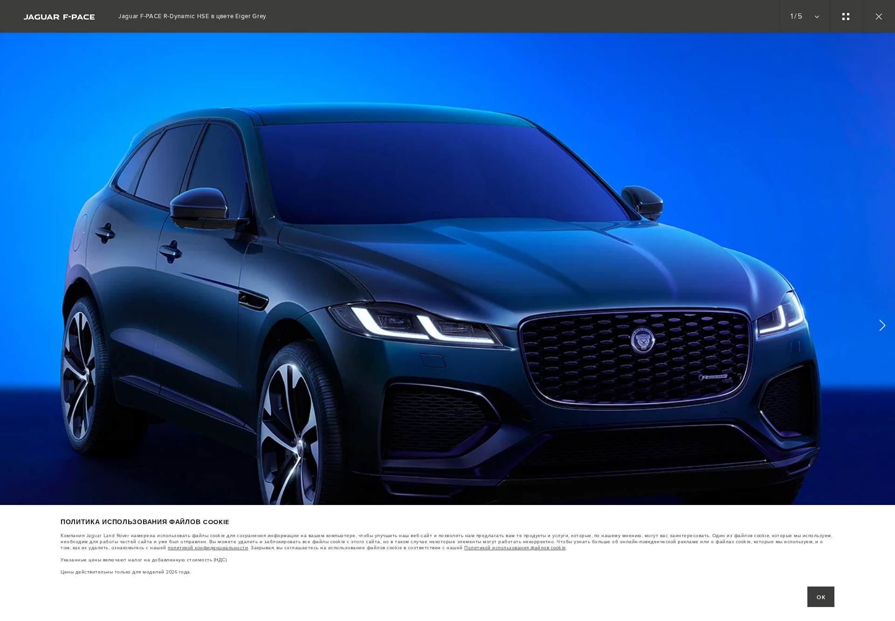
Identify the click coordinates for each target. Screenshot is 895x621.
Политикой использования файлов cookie (515, 548)
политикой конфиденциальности (208, 548)
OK (821, 597)
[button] (882, 327)
